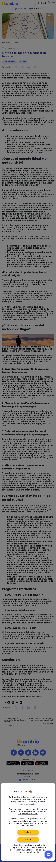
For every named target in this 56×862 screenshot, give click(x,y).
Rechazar (28, 832)
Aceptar (28, 839)
